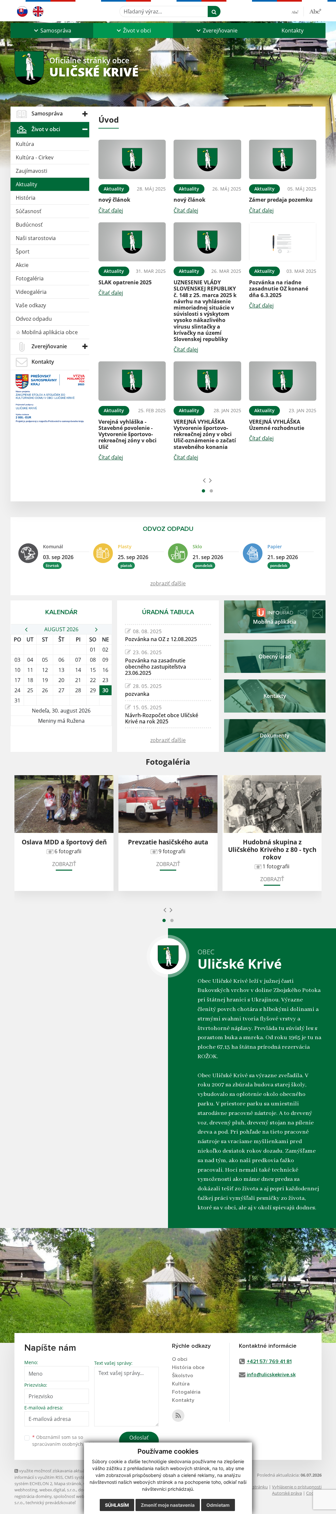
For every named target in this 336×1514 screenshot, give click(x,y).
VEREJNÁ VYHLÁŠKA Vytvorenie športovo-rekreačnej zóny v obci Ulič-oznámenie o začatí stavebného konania (205, 434)
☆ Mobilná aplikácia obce (47, 332)
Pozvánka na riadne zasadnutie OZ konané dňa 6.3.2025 (278, 288)
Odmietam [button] (218, 1505)
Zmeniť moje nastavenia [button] (168, 1505)
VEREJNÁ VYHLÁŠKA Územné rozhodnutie (276, 425)
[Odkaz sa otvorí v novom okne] (178, 1415)
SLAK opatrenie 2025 (125, 282)
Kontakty (293, 30)
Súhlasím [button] (117, 1505)
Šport (23, 251)
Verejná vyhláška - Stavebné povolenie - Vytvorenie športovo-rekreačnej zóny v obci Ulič (127, 434)
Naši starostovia (36, 238)
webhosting (25, 1490)
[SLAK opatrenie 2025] (132, 242)
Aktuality (26, 184)
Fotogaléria (30, 278)
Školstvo (182, 1375)
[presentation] (204, 480)
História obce (188, 1367)
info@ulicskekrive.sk (271, 1374)
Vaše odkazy (31, 305)
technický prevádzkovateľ (50, 1502)
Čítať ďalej (110, 210)
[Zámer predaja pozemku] (282, 159)
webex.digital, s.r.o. (57, 1490)
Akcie (22, 265)
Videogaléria (31, 291)
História (25, 197)
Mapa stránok (67, 1483)
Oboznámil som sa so (65, 1440)
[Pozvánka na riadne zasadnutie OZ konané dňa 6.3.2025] (282, 242)
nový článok (114, 199)
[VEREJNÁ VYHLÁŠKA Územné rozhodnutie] (282, 381)
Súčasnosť (28, 211)
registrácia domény (33, 1496)
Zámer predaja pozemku (281, 199)
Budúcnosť (29, 224)
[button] (51, 30)
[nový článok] (132, 159)
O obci (179, 1359)
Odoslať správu (139, 1441)
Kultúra (25, 144)
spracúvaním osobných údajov (65, 1444)
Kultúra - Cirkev (34, 157)
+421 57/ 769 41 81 (269, 1361)
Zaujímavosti (31, 170)
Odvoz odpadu (34, 318)
